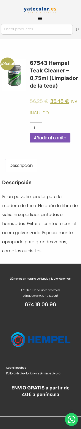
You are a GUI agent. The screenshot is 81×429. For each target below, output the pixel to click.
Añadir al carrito (50, 138)
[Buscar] (77, 29)
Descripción (21, 165)
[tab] (21, 166)
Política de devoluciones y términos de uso (33, 373)
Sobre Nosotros (16, 368)
